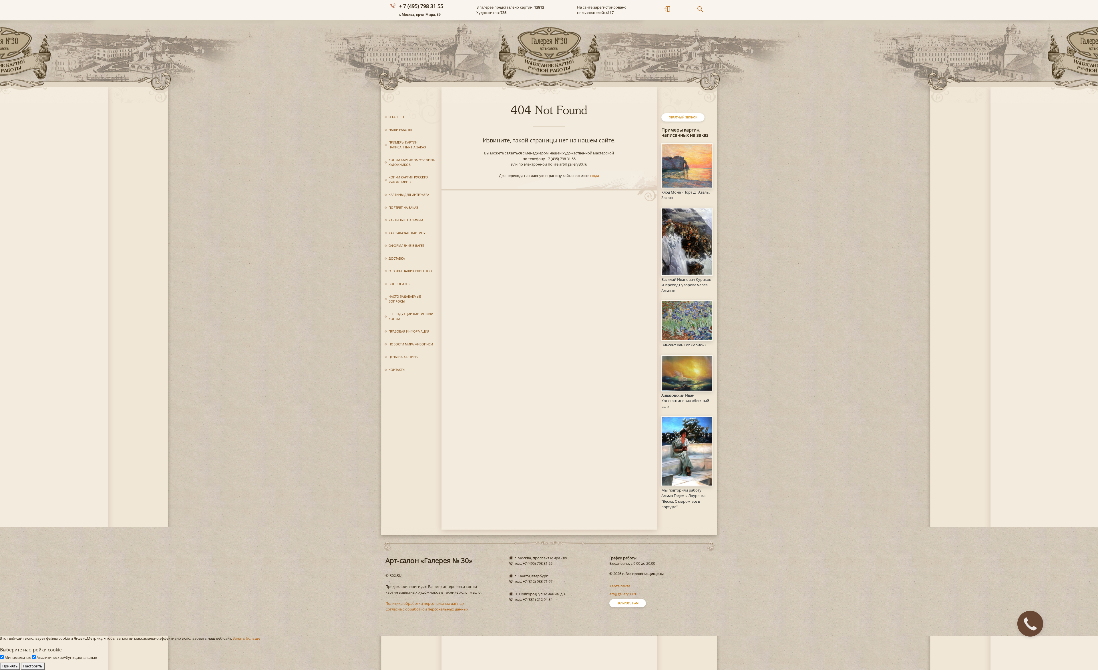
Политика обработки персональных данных (424, 603)
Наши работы (400, 130)
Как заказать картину (407, 233)
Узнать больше (246, 638)
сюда (594, 175)
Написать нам (627, 603)
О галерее (397, 117)
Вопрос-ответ (401, 284)
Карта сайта (619, 586)
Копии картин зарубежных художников (412, 162)
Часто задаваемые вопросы (405, 298)
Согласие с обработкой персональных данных (426, 609)
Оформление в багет (406, 245)
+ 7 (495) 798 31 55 (421, 6)
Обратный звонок (683, 117)
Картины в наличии (406, 220)
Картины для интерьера (409, 194)
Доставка (397, 258)
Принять (10, 666)
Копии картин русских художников (408, 179)
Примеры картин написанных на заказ (407, 144)
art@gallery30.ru (623, 594)
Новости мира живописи (411, 344)
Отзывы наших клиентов (410, 271)
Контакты (397, 369)
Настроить (32, 666)
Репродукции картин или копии (411, 316)
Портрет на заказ (403, 207)
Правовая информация (409, 331)
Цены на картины (403, 357)
